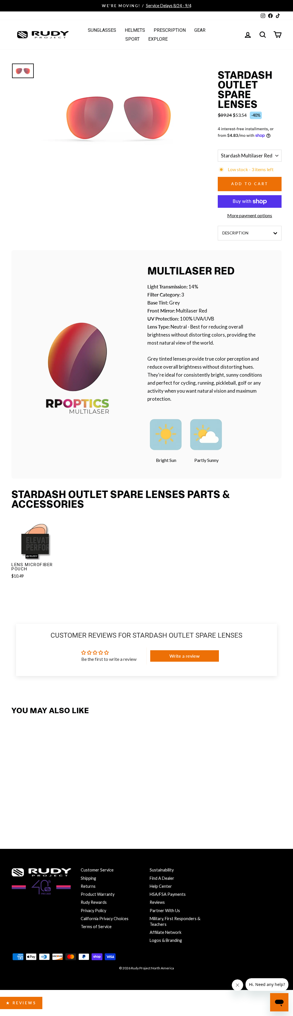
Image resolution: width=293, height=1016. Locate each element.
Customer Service (97, 869)
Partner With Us (165, 910)
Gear (199, 30)
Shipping (88, 878)
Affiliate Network (165, 932)
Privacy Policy (93, 910)
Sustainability (162, 869)
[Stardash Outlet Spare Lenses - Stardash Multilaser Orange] (42, 807)
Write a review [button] (184, 656)
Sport (132, 39)
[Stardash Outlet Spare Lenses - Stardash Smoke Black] (18, 807)
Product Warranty (97, 894)
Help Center (161, 886)
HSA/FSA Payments (168, 894)
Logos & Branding (166, 940)
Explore (158, 39)
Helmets (135, 30)
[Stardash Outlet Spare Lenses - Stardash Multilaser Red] (30, 807)
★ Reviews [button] (21, 1003)
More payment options (249, 215)
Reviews (157, 902)
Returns (88, 886)
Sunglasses (102, 30)
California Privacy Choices (104, 918)
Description (235, 233)
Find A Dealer (162, 878)
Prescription (170, 30)
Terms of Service (96, 926)
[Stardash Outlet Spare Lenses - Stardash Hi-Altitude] (55, 807)
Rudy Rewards (94, 902)
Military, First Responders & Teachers (175, 921)
